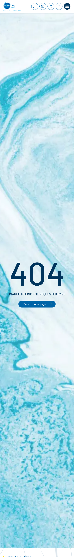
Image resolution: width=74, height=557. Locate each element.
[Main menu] (67, 6)
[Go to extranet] (59, 6)
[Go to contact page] (42, 6)
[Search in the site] (34, 6)
